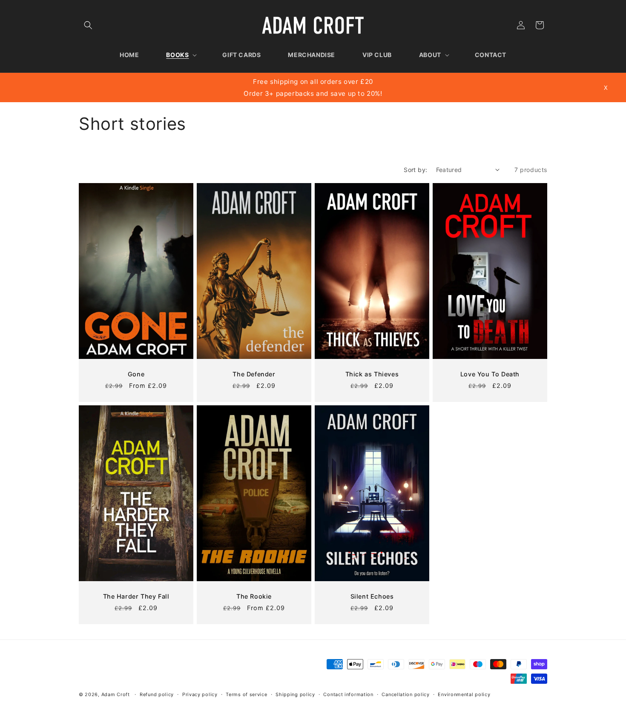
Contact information (348, 694)
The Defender (254, 374)
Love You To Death (490, 374)
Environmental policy (464, 694)
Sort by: (415, 169)
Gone (136, 374)
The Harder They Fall (136, 596)
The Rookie (254, 596)
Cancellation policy (405, 694)
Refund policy (157, 694)
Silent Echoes (372, 595)
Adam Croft (115, 694)
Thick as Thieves (372, 374)
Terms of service (246, 694)
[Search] (88, 25)
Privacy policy (200, 694)
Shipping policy (295, 694)
